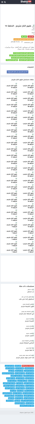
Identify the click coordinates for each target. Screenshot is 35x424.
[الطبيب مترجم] (17, 333)
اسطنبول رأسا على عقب (26, 299)
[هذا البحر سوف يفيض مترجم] (17, 355)
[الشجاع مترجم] (17, 326)
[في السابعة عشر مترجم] (17, 311)
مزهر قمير (13, 42)
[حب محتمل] (17, 289)
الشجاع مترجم (29, 328)
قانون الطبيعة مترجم (27, 306)
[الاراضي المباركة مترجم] (17, 341)
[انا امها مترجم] (17, 348)
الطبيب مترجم (29, 336)
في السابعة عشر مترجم (26, 314)
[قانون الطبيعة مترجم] (17, 304)
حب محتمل (30, 292)
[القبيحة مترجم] (17, 319)
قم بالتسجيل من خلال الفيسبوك (17, 72)
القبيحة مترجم (29, 321)
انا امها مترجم (29, 350)
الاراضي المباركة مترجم (27, 343)
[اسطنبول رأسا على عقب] (17, 297)
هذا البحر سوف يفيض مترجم (25, 358)
